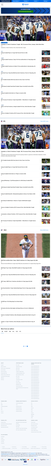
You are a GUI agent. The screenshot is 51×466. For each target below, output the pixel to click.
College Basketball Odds (20, 373)
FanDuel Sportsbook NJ (35, 387)
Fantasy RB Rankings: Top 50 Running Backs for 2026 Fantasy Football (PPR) (16, 180)
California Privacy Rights (6, 448)
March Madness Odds (20, 374)
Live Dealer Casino (34, 427)
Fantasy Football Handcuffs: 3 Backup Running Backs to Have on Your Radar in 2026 (18, 193)
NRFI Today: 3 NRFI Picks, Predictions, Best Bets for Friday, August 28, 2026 (16, 281)
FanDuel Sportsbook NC (35, 385)
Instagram (3, 439)
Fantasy (25, 1)
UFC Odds (17, 381)
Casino (35, 1)
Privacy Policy (44, 446)
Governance (14, 446)
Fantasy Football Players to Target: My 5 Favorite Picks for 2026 (14, 52)
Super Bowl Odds (19, 366)
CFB (31, 409)
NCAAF (6, 331)
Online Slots (33, 422)
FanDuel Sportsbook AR (35, 366)
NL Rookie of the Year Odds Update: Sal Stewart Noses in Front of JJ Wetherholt (17, 308)
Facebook (2, 436)
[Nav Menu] (2, 4)
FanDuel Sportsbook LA (35, 380)
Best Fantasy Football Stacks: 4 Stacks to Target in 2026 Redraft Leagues (16, 200)
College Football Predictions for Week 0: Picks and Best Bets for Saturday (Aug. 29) (18, 66)
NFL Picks (17, 426)
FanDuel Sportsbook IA (35, 375)
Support (2, 365)
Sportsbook (16, 1)
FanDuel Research (5, 1)
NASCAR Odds (18, 384)
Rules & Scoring (3, 371)
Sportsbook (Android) (4, 427)
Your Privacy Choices (25, 448)
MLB (17, 331)
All (2, 331)
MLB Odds (18, 369)
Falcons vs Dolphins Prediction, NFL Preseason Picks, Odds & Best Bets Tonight (17, 113)
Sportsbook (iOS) (4, 425)
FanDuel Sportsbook (19, 403)
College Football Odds (20, 371)
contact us (36, 456)
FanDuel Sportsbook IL (35, 377)
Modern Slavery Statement (5, 374)
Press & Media (44, 448)
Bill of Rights (34, 446)
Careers (3, 446)
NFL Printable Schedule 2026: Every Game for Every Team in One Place (15, 79)
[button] (25, 11)
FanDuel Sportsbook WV (35, 398)
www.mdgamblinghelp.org (31, 454)
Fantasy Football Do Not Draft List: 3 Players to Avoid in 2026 (13, 93)
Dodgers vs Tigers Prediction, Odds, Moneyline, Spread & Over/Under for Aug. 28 (18, 321)
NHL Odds (17, 376)
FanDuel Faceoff (19, 409)
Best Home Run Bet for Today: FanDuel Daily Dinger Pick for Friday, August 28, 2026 (18, 288)
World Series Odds (19, 386)
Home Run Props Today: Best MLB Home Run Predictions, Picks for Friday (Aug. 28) (18, 72)
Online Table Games (34, 430)
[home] (25, 4)
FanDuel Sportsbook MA (35, 382)
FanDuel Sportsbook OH (35, 390)
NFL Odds (17, 365)
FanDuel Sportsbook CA (35, 369)
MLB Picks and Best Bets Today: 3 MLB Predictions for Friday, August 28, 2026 (19, 260)
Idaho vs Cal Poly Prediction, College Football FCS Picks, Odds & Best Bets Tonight (18, 106)
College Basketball (4, 406)
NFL (20, 331)
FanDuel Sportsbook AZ (35, 367)
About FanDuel (3, 366)
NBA (10, 331)
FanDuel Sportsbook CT (35, 372)
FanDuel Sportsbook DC (35, 374)
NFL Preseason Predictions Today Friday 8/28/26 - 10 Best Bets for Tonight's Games (18, 99)
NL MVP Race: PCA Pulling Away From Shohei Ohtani (12, 301)
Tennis (32, 412)
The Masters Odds (19, 379)
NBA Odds (18, 368)
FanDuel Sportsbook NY (35, 388)
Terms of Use (14, 448)
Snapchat (2, 443)
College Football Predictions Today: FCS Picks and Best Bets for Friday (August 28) (18, 59)
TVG (16, 404)
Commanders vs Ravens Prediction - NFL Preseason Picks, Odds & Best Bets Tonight (18, 214)
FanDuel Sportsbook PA (35, 392)
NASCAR (32, 414)
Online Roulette (33, 428)
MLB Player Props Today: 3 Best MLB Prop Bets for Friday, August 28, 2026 (16, 267)
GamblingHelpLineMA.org (5, 454)
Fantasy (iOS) (3, 422)
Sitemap (2, 379)
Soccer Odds (18, 382)
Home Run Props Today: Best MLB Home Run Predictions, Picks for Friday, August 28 (18, 294)
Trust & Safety (24, 446)
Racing (45, 1)
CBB (32, 417)
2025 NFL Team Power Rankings (21, 428)
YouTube (2, 441)
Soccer (2, 411)
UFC (1, 409)
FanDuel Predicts (19, 411)
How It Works (3, 369)
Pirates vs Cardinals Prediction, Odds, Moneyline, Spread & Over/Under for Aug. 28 (18, 314)
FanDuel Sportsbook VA (35, 395)
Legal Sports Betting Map (5, 376)
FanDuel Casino (18, 406)
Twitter (2, 438)
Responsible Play (4, 373)
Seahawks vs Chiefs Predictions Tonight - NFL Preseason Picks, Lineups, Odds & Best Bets (22, 44)
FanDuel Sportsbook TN (35, 393)
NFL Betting (18, 425)
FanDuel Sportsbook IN (35, 379)
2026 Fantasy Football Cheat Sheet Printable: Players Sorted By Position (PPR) (17, 86)
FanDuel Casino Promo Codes (36, 432)
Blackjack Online (34, 425)
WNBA (32, 416)
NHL (13, 331)
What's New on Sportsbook (5, 368)
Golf (31, 411)
